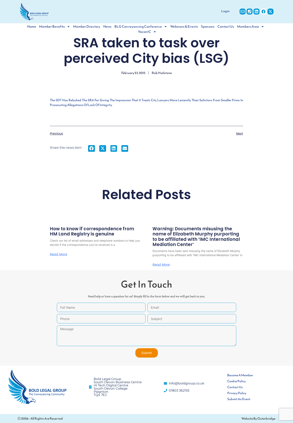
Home (31, 26)
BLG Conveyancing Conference (138, 26)
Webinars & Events (184, 26)
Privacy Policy (236, 393)
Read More (58, 254)
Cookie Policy (236, 381)
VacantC (144, 31)
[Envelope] (243, 12)
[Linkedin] (257, 12)
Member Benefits (52, 26)
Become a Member (240, 375)
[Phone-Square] (250, 12)
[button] (91, 148)
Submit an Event (238, 399)
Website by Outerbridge (258, 418)
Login (225, 11)
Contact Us (225, 26)
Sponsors (207, 26)
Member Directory (86, 26)
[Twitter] (270, 12)
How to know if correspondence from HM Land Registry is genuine (92, 231)
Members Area (248, 26)
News (107, 26)
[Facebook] (263, 12)
